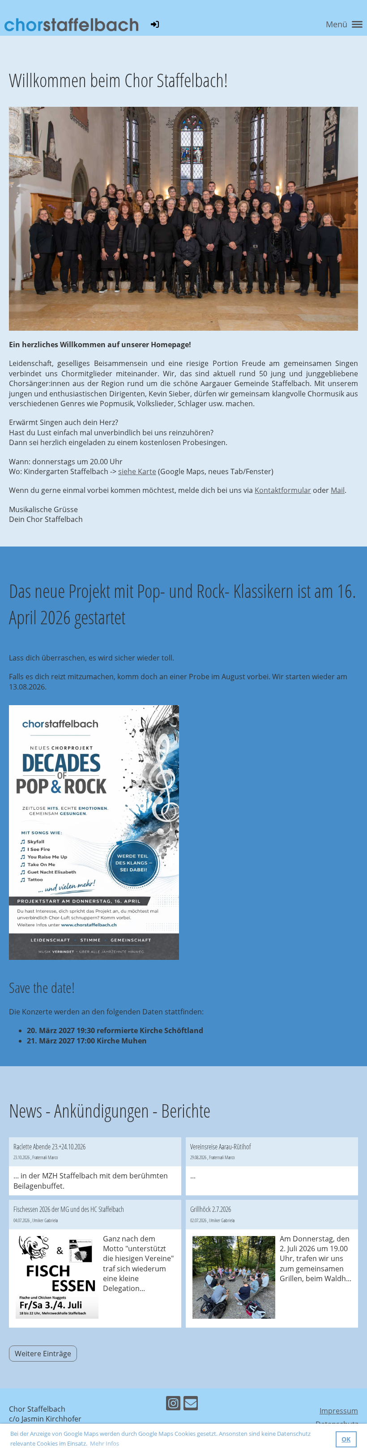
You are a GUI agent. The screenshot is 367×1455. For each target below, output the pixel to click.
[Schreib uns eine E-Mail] (191, 1404)
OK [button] (345, 1439)
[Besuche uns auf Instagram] (173, 1404)
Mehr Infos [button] (104, 1443)
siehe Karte (137, 471)
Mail (338, 490)
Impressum (339, 1411)
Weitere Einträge (43, 1353)
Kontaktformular (283, 490)
